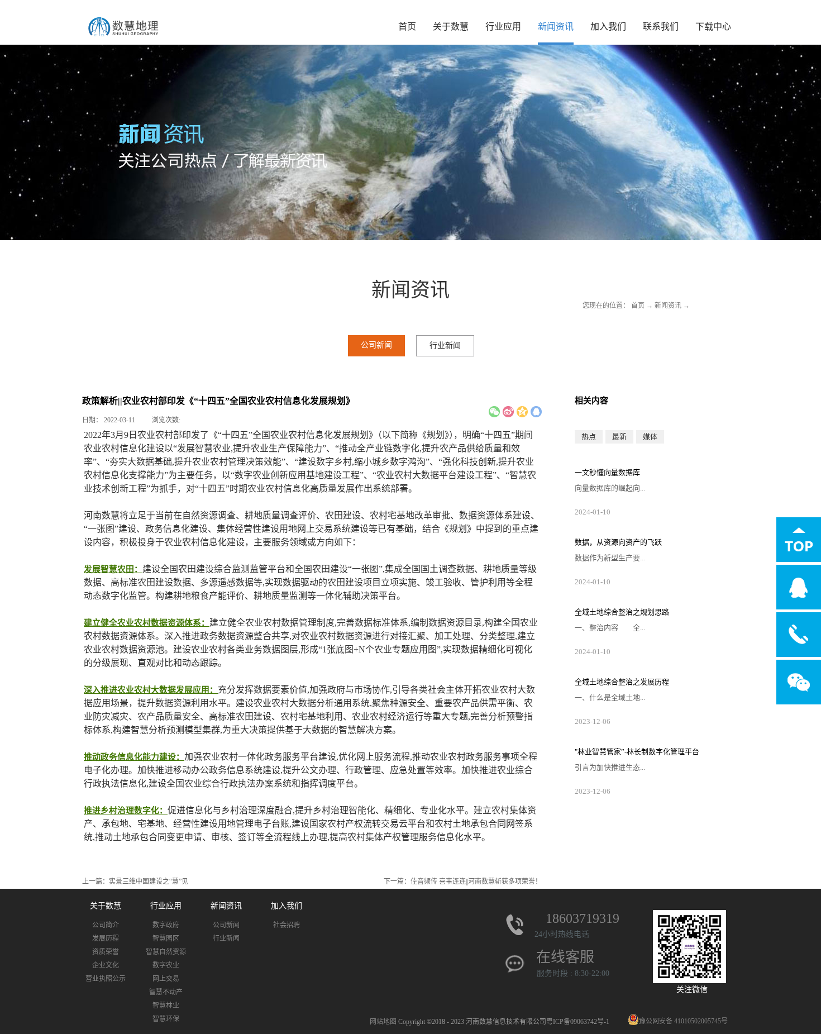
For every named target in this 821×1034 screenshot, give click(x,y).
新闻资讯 (668, 305)
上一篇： (135, 881)
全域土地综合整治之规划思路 (622, 612)
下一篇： (463, 881)
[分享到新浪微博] (508, 411)
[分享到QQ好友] (536, 411)
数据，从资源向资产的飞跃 (618, 542)
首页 (407, 26)
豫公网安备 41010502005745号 (683, 1021)
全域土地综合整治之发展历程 (622, 681)
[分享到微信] (494, 411)
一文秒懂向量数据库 (607, 472)
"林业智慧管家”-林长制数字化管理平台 (637, 751)
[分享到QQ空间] (522, 411)
